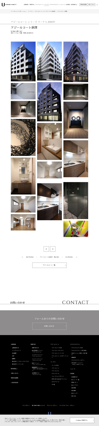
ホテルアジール (55, 381)
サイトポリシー (26, 405)
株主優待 (73, 390)
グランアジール (55, 373)
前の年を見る (30, 257)
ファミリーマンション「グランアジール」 (37, 359)
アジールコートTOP (57, 347)
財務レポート (74, 382)
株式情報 (73, 387)
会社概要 (14, 353)
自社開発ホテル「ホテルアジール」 (37, 374)
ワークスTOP (55, 365)
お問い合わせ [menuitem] (91, 4)
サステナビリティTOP (77, 347)
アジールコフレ (55, 370)
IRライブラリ (74, 385)
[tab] (97, 4)
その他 (53, 384)
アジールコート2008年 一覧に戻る (49, 257)
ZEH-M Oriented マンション (59, 379)
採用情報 (13, 368)
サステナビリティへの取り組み (79, 350)
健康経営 (73, 357)
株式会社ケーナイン (17, 364)
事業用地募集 (14, 378)
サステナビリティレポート (77, 360)
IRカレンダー (74, 393)
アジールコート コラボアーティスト (60, 356)
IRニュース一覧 (75, 379)
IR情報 (72, 373)
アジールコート (55, 344)
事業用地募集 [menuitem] (83, 4)
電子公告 (73, 396)
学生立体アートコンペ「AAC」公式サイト (76, 363)
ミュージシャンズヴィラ (58, 376)
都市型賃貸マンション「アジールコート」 (37, 351)
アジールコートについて (58, 350)
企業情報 (13, 344)
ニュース (72, 369)
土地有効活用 (14, 382)
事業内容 (33, 344)
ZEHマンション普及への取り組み (79, 354)
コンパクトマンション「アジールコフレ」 (37, 355)
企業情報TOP (15, 347)
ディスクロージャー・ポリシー (67, 405)
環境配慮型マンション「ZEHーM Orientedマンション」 (39, 369)
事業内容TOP (35, 347)
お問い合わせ (14, 373)
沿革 (13, 356)
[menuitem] (26, 4)
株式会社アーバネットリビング (19, 361)
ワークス (53, 362)
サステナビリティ (75, 344)
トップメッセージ (16, 350)
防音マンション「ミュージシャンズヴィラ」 (39, 364)
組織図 (13, 358)
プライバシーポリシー (52, 405)
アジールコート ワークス (58, 353)
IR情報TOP (74, 377)
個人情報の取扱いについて (38, 405)
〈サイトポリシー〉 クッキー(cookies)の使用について (36, 420)
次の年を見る (69, 257)
